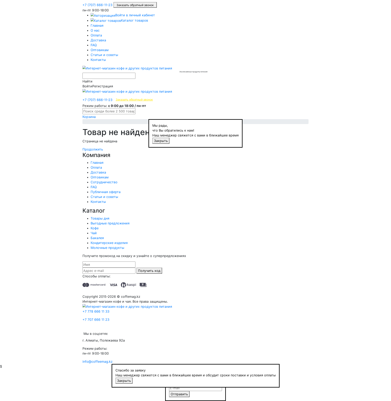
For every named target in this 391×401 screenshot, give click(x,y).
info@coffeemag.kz (97, 361)
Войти (87, 86)
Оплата (96, 35)
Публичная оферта (106, 192)
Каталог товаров (134, 20)
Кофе (95, 228)
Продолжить (92, 149)
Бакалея (97, 238)
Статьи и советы (104, 55)
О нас (95, 30)
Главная (97, 25)
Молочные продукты (107, 248)
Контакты (98, 60)
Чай (94, 233)
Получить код (149, 271)
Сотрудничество (104, 182)
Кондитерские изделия (109, 243)
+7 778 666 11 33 (95, 311)
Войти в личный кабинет (135, 15)
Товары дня (100, 218)
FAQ (94, 45)
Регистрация (102, 86)
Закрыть (161, 141)
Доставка (98, 40)
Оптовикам (100, 50)
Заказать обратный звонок (135, 5)
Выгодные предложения (110, 223)
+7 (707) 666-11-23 (97, 5)
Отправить (179, 394)
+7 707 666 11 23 (95, 320)
